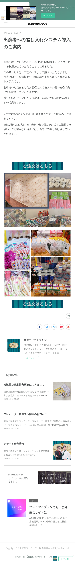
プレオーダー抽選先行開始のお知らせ (25, 414)
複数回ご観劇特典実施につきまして (24, 384)
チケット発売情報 (14, 443)
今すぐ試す (48, 15)
